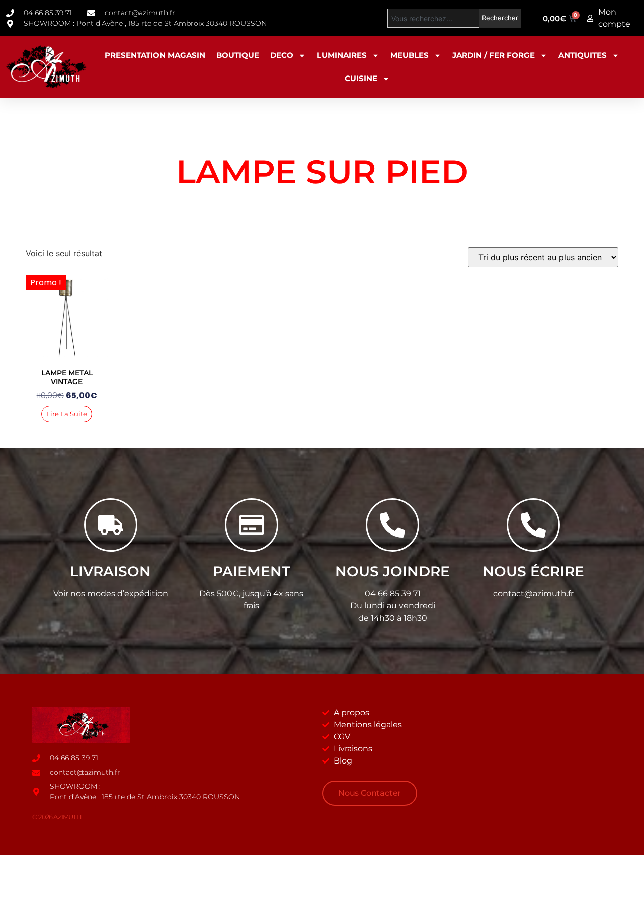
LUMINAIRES (342, 55)
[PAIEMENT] (251, 525)
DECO (281, 55)
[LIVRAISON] (110, 525)
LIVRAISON (110, 571)
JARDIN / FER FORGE (493, 55)
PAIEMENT (251, 571)
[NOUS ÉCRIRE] (533, 525)
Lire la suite (66, 414)
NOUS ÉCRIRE (533, 571)
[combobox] (433, 18)
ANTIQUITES (582, 55)
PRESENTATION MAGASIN (155, 55)
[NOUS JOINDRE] (392, 525)
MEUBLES (409, 55)
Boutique (237, 55)
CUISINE (361, 78)
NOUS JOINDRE (392, 571)
